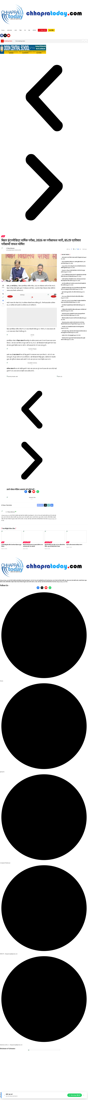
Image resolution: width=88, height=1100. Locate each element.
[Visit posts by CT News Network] (3, 249)
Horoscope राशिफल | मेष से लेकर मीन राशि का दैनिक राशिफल (72, 296)
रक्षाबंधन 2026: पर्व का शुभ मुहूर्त (67, 335)
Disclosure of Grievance (7, 1048)
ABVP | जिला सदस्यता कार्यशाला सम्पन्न (74, 544)
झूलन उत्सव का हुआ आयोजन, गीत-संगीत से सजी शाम (71, 291)
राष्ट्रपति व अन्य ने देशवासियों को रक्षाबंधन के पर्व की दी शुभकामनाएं (73, 326)
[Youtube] (8, 35)
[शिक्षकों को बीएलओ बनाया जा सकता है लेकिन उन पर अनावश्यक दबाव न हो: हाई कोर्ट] (33, 536)
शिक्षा (3, 236)
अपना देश (25, 542)
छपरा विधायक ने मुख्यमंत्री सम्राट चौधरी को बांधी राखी (71, 305)
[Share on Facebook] (72, 249)
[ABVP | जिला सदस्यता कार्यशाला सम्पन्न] (76, 536)
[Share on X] (74, 249)
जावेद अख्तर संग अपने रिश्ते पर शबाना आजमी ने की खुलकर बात (72, 257)
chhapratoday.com (4, 580)
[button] (44, 98)
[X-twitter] (5, 35)
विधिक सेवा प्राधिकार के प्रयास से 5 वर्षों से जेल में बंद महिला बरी (72, 318)
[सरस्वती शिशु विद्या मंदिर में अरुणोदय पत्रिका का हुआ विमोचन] (11, 536)
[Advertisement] (32, 317)
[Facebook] (1, 35)
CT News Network (10, 248)
